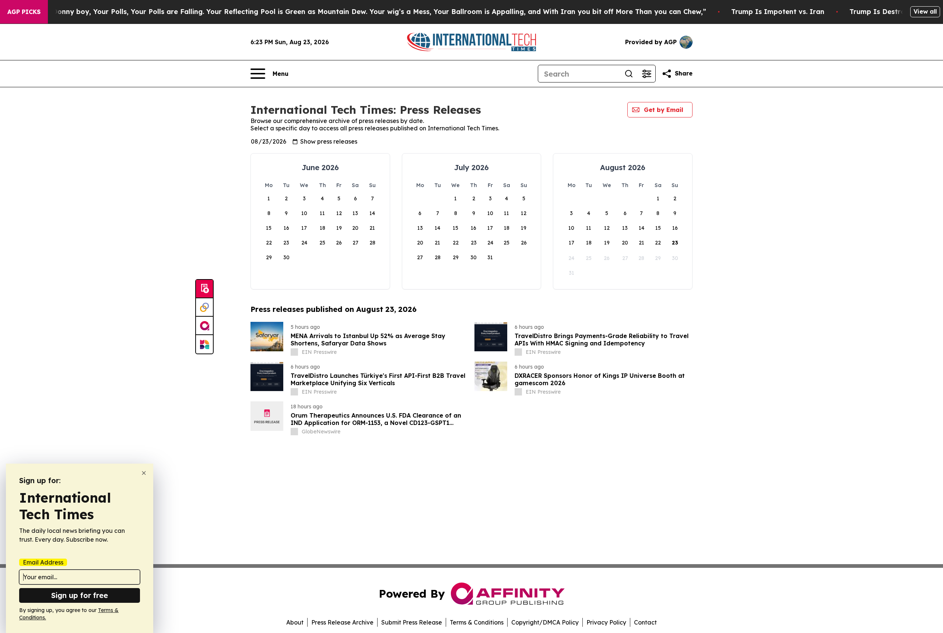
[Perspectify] (204, 307)
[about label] (294, 352)
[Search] (629, 73)
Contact (645, 622)
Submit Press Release (411, 622)
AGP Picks (24, 11)
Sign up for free (79, 595)
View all (925, 11)
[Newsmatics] (204, 344)
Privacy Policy (606, 622)
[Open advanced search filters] (646, 73)
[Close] (143, 473)
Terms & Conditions (477, 622)
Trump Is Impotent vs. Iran (777, 11)
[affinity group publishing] (204, 326)
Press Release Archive (342, 622)
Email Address (43, 562)
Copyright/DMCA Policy (545, 622)
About (295, 622)
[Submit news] (204, 289)
